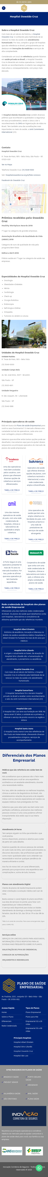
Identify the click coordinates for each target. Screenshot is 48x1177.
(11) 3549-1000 (28, 170)
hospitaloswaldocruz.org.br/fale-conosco (23, 175)
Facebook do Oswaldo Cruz (13, 180)
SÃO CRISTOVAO (10, 1099)
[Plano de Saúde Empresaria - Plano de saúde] (24, 8)
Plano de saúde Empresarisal (29, 425)
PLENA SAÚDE (33, 1099)
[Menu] (3, 8)
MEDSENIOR (33, 1085)
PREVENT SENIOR (11, 1082)
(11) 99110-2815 (25, 2)
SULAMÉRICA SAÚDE (12, 1093)
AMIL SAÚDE (33, 1093)
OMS (20, 123)
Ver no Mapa (7, 164)
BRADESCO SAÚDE (11, 1077)
